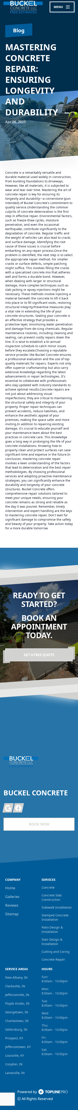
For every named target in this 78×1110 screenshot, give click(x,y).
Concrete (48, 887)
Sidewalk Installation (57, 907)
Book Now (39, 824)
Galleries (12, 896)
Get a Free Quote (39, 654)
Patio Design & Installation (52, 929)
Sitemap (12, 914)
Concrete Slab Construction (52, 897)
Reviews (11, 905)
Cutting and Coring (56, 952)
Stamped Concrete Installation (55, 917)
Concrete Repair (53, 959)
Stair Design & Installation (52, 941)
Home (10, 888)
